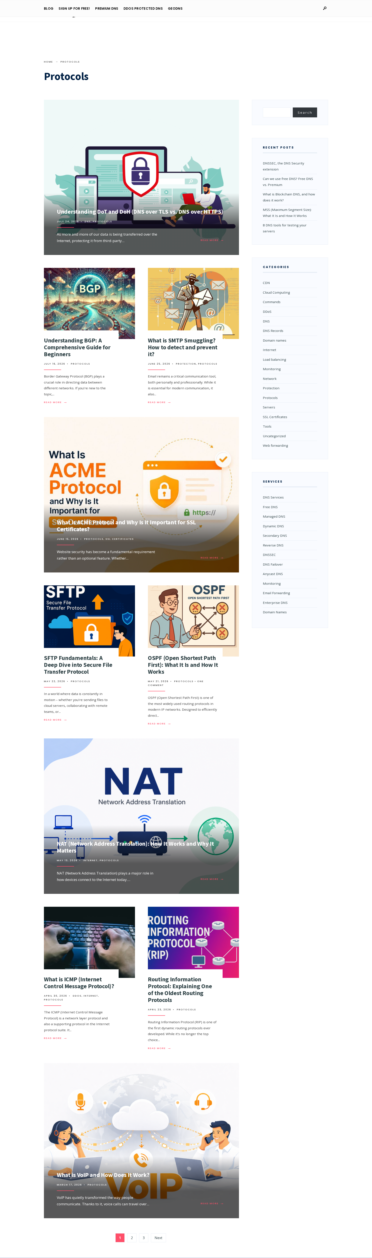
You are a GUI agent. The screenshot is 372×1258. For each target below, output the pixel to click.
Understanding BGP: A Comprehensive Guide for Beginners (77, 347)
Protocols (102, 221)
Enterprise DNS (275, 602)
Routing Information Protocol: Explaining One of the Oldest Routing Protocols (180, 989)
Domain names (274, 340)
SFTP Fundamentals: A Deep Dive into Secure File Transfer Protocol (78, 664)
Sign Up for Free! (74, 8)
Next (158, 1237)
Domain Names (275, 612)
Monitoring (272, 369)
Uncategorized (274, 436)
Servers (269, 407)
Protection (186, 363)
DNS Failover (273, 564)
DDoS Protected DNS (143, 8)
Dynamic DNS (273, 526)
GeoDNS (175, 8)
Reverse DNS (273, 545)
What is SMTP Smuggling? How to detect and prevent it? (182, 347)
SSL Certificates (119, 539)
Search (305, 112)
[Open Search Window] (324, 8)
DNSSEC (269, 554)
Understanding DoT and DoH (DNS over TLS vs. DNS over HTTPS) (140, 211)
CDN (266, 283)
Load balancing (274, 359)
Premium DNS (106, 8)
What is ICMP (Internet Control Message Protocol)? (79, 982)
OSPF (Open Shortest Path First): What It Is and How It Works (183, 664)
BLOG (48, 8)
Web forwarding (275, 445)
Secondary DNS (275, 535)
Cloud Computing (276, 292)
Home (48, 61)
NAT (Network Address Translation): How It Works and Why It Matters (135, 847)
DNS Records (273, 330)
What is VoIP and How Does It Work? (103, 1175)
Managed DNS (274, 516)
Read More (213, 240)
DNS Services (273, 497)
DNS (88, 221)
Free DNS (270, 507)
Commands (272, 302)
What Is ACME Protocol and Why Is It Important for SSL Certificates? (126, 525)
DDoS (77, 995)
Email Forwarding (276, 593)
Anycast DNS (273, 574)
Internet (90, 860)
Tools (267, 426)
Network (270, 378)
